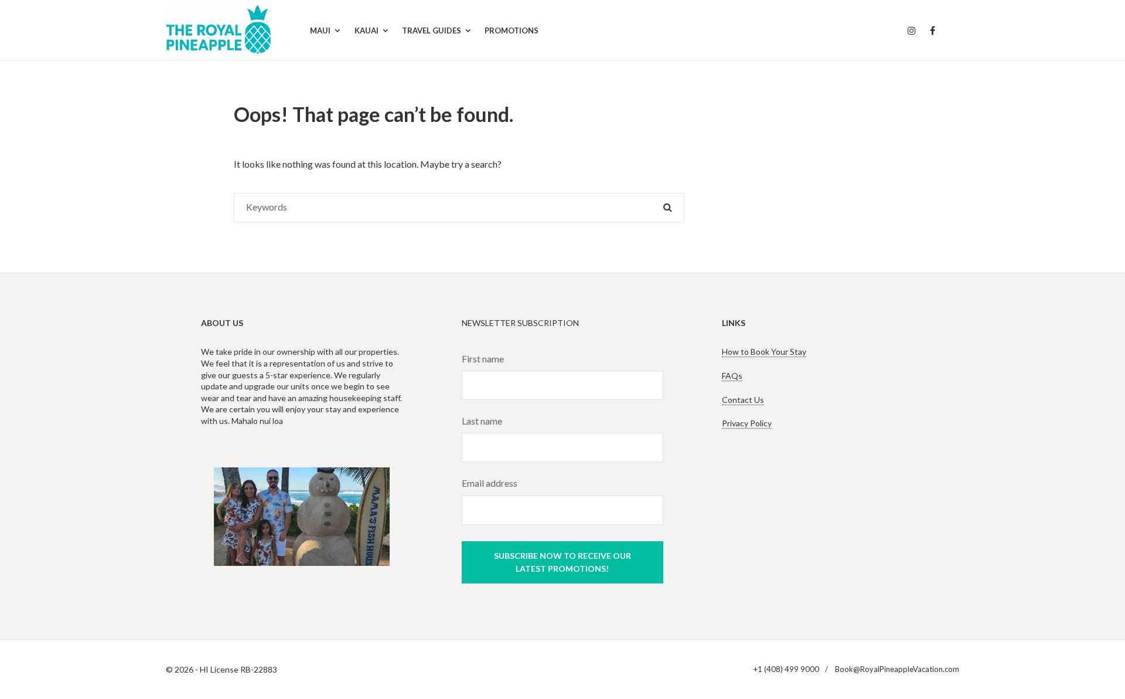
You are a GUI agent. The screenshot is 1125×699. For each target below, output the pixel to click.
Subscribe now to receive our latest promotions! (562, 562)
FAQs (732, 376)
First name (483, 358)
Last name (482, 420)
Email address (489, 482)
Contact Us (743, 400)
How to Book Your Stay (764, 352)
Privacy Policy (747, 423)
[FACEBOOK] (932, 31)
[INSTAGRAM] (912, 31)
